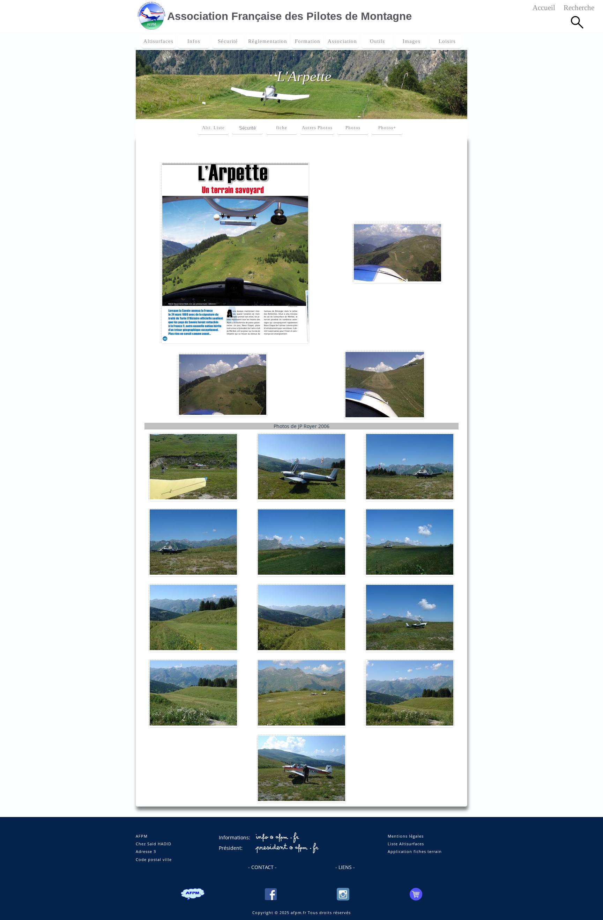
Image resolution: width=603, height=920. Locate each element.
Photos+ (387, 127)
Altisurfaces (158, 41)
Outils (377, 41)
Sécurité (228, 41)
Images (411, 41)
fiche (281, 127)
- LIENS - (345, 867)
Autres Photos (317, 127)
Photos (352, 127)
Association (342, 41)
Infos (193, 41)
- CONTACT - (262, 867)
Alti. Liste (213, 127)
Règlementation (267, 41)
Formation (307, 41)
